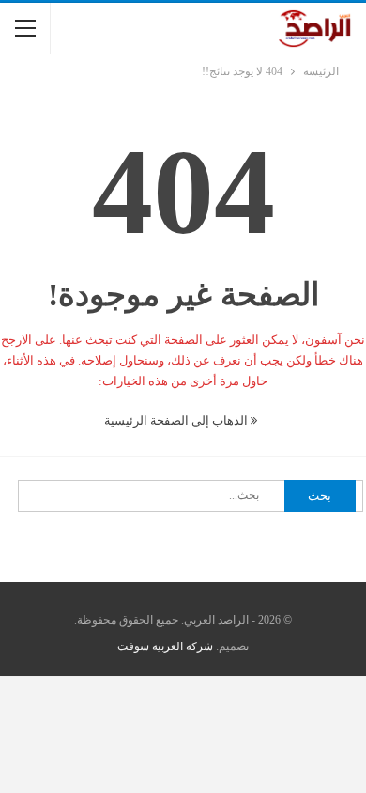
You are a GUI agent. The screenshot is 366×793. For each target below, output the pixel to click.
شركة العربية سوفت (165, 646)
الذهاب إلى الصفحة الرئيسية (177, 420)
